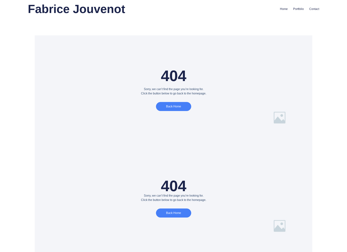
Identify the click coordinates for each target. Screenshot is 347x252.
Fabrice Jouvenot (76, 9)
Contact (314, 8)
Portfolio (298, 8)
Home (284, 8)
